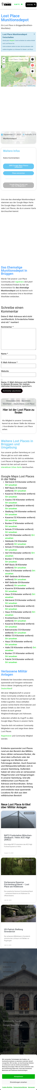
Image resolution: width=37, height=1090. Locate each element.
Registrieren (6, 736)
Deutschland (19, 404)
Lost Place (29, 404)
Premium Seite (10, 1031)
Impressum (31, 1087)
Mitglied (12, 40)
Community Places (12, 1021)
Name (4, 354)
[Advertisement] (18, 107)
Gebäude (7, 976)
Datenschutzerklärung (20, 1087)
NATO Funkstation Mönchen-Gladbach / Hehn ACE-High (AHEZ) (18, 837)
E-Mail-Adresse (9, 362)
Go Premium (8, 1035)
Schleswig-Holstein (12, 1002)
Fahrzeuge (8, 990)
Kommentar (7, 327)
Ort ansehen (11, 485)
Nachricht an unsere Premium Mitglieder (16, 1041)
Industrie (7, 967)
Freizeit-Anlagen (10, 986)
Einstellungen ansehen (18, 1082)
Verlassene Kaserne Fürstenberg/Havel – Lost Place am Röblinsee (16, 884)
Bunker (6, 981)
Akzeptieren (18, 1076)
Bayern (6, 1007)
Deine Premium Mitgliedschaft (17, 1047)
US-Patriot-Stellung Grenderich (13, 930)
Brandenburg (9, 1016)
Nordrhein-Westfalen (12, 997)
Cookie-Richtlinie (7, 1087)
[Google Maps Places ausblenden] (32, 65)
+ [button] (4, 58)
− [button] (4, 61)
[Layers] (32, 59)
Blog (5, 1052)
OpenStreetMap (31, 86)
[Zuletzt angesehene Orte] (32, 71)
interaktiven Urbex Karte (11, 467)
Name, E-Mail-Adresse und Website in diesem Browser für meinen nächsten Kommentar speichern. (18, 384)
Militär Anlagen (10, 962)
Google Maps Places (12, 1025)
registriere (19, 282)
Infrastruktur (8, 971)
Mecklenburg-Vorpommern (15, 1011)
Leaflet (15, 86)
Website (5, 371)
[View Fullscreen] (3, 66)
